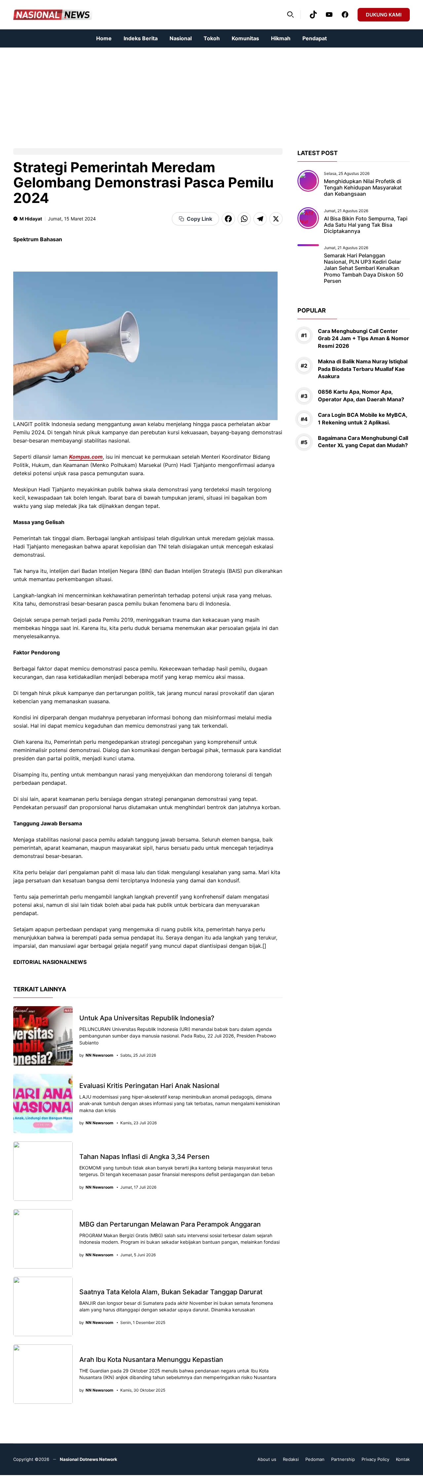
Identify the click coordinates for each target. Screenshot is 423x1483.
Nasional (181, 38)
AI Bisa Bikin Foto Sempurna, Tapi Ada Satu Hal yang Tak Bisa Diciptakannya (365, 224)
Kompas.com (86, 456)
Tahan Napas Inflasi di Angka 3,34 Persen (144, 1157)
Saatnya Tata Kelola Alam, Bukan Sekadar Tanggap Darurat (170, 1292)
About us (266, 1459)
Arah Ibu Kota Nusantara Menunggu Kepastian (151, 1360)
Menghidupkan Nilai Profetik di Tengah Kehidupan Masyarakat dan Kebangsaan (363, 187)
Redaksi (291, 1459)
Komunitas (245, 38)
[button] (290, 14)
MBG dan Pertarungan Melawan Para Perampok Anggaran (170, 1224)
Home (104, 38)
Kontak (403, 1459)
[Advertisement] (198, 94)
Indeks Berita (141, 38)
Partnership (343, 1459)
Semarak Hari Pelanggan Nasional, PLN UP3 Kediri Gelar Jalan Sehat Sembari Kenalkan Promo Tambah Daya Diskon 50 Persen (363, 268)
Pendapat (314, 38)
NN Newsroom (99, 1055)
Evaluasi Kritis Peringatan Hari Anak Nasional (149, 1086)
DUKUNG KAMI (384, 15)
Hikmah (280, 38)
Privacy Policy (375, 1459)
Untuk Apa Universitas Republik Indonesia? (146, 1018)
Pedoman (315, 1459)
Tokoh (212, 38)
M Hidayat (30, 218)
